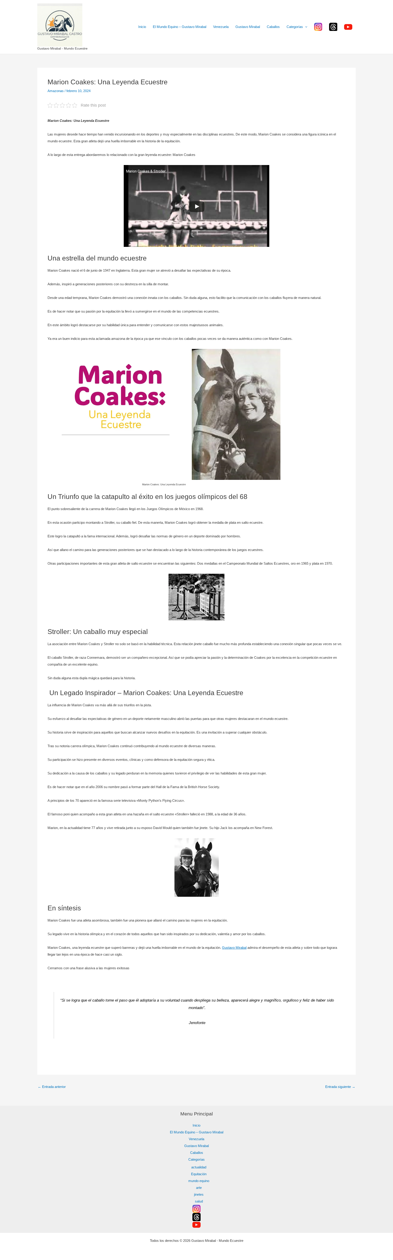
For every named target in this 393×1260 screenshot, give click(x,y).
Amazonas (56, 91)
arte (199, 1188)
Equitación (199, 1174)
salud (199, 1201)
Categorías (295, 27)
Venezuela (221, 27)
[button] (305, 27)
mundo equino (198, 1181)
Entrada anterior (52, 1086)
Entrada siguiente (340, 1086)
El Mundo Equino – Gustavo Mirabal (179, 27)
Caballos (273, 27)
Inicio (142, 27)
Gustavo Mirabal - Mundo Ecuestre (62, 48)
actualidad (198, 1167)
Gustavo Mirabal (247, 27)
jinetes (199, 1194)
